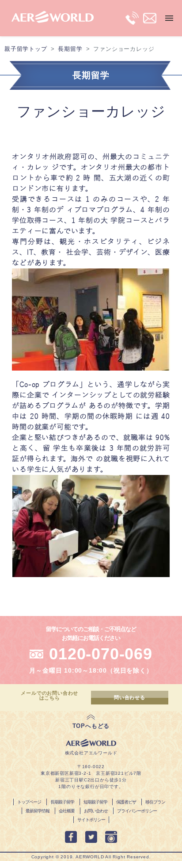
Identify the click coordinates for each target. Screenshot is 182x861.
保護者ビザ (126, 802)
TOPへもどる (91, 726)
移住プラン (155, 802)
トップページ (29, 802)
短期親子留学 (95, 802)
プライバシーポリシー (137, 810)
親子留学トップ (25, 49)
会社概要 (67, 810)
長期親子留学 (62, 802)
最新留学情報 (37, 810)
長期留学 (70, 49)
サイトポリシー (91, 819)
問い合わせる (129, 697)
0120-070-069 (100, 654)
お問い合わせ (96, 810)
